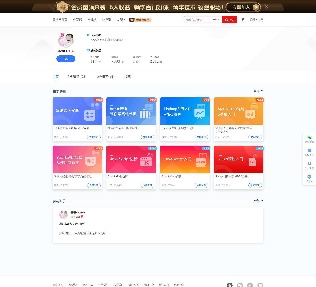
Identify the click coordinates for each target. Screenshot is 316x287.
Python (216, 19)
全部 (257, 91)
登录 (252, 19)
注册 (260, 19)
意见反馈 (164, 284)
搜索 (231, 19)
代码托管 (179, 284)
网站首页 (88, 284)
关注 (66, 58)
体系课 (106, 19)
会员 (142, 19)
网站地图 (73, 284)
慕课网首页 (60, 19)
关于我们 (103, 284)
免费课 (77, 19)
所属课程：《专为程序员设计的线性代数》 (83, 233)
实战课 (92, 19)
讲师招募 (134, 284)
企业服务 (58, 284)
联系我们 (118, 284)
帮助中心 (149, 284)
